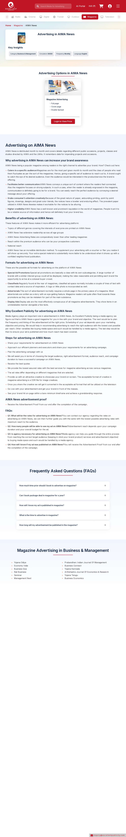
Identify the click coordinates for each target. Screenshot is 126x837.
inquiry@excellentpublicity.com (109, 835)
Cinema (31, 17)
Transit (59, 17)
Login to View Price (63, 121)
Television (109, 17)
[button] (118, 6)
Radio (17, 17)
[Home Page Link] (11, 6)
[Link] (101, 6)
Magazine (91, 17)
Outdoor (75, 17)
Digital (46, 17)
